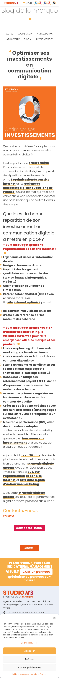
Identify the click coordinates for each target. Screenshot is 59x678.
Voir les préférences (29, 667)
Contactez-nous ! (29, 528)
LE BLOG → (29, 547)
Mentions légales (38, 674)
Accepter (29, 650)
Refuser (29, 659)
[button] (54, 617)
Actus (9, 33)
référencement (44, 39)
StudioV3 (8, 516)
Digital (28, 39)
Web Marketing (44, 33)
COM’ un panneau (36, 572)
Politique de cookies (20, 674)
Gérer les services (29, 643)
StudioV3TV (13, 39)
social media (25, 33)
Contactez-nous (20, 511)
